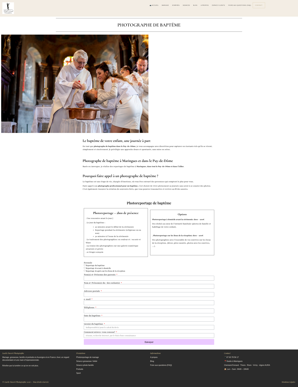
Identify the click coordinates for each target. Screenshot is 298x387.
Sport (78, 373)
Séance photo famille (85, 365)
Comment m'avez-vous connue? (100, 332)
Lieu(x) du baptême (93, 324)
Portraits (79, 369)
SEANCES (186, 5)
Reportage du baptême (95, 265)
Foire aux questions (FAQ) (161, 365)
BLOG (195, 5)
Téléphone (89, 307)
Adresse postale (92, 291)
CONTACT (259, 5)
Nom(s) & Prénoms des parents (100, 274)
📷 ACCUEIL (154, 5)
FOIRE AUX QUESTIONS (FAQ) (239, 5)
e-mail (87, 299)
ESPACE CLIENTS (218, 5)
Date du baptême (92, 315)
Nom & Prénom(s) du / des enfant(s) (102, 283)
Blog (152, 361)
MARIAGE (165, 5)
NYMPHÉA (176, 5)
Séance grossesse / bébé (86, 361)
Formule (88, 263)
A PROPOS (205, 5)
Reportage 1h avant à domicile (98, 268)
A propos (153, 357)
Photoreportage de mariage (87, 357)
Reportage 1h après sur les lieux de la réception (105, 271)
